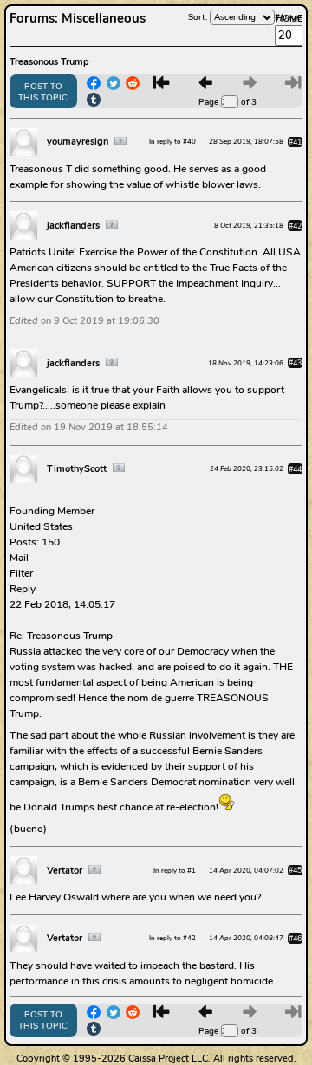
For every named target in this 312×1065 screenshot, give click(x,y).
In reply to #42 (172, 938)
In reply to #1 (174, 870)
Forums (32, 18)
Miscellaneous (104, 18)
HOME (289, 18)
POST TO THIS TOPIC (43, 92)
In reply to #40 (172, 141)
